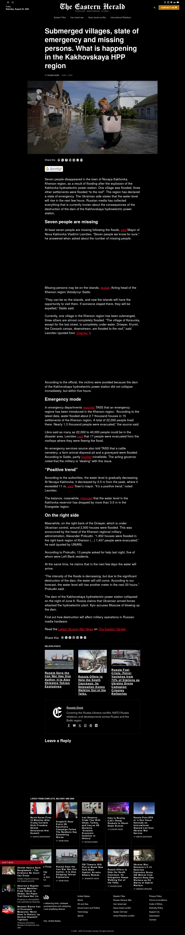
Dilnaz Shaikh (91, 886)
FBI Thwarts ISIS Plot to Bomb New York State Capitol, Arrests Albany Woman (92, 914)
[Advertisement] (92, 264)
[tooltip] (165, 2)
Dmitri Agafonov (144, 881)
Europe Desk (116, 874)
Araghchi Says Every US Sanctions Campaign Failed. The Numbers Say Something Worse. (66, 874)
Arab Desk (64, 885)
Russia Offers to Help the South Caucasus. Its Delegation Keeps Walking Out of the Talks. (92, 730)
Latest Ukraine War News (75, 629)
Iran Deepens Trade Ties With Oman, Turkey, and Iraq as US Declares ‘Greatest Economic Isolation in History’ (91, 872)
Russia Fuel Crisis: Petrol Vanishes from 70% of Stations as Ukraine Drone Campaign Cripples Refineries (125, 726)
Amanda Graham (144, 933)
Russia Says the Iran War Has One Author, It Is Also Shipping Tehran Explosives (58, 724)
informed (86, 498)
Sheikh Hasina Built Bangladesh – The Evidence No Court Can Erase (29, 871)
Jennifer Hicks (92, 923)
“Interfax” (82, 333)
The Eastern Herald (111, 629)
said (124, 229)
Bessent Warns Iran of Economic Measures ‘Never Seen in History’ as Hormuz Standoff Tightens (29, 913)
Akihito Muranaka (41, 931)
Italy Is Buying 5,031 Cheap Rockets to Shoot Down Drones (118, 867)
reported (89, 407)
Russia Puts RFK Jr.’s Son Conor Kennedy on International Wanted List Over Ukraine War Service (144, 870)
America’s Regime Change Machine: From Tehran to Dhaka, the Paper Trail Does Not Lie (28, 890)
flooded (86, 456)
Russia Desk (53, 75)
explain (105, 287)
